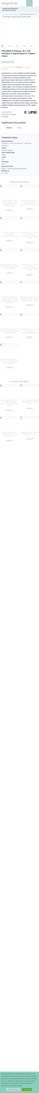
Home (4, 14)
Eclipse (16, 14)
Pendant (13, 114)
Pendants (5, 117)
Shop (10, 14)
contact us (18, 67)
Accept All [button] (27, 1089)
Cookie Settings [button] (13, 1089)
